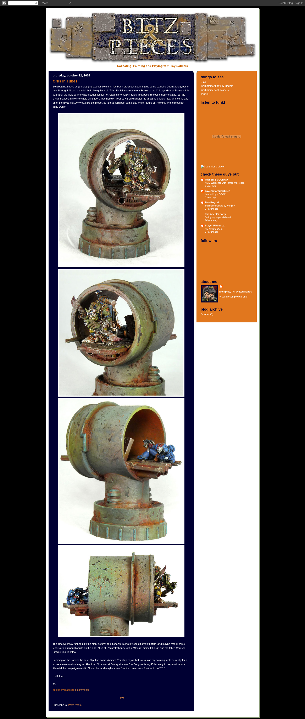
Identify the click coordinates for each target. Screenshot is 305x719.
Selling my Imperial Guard (218, 217)
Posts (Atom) (75, 705)
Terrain (205, 94)
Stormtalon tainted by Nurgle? (220, 205)
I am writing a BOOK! (215, 194)
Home (121, 698)
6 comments (82, 689)
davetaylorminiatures (217, 191)
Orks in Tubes (65, 81)
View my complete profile (233, 296)
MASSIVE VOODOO (216, 179)
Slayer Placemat (214, 225)
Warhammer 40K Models (215, 90)
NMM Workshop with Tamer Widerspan (224, 183)
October (205, 314)
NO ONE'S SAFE (213, 228)
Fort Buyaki (212, 202)
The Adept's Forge (216, 214)
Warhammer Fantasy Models (217, 86)
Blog (203, 82)
